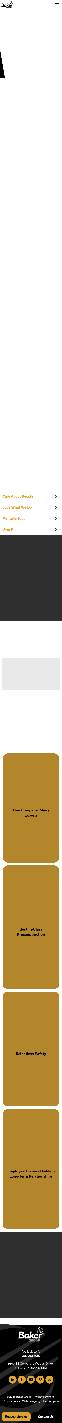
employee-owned (14, 250)
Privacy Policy (11, 1401)
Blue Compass (50, 1401)
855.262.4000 (31, 1355)
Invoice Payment (44, 1396)
